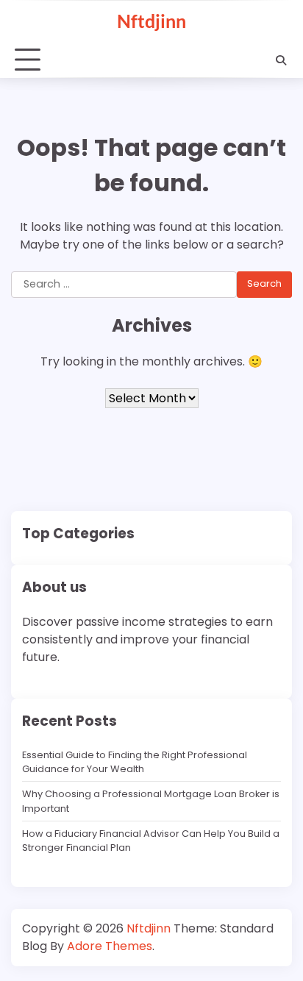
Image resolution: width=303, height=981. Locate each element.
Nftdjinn (151, 21)
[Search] (281, 60)
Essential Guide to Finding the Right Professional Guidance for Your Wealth (134, 762)
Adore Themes (109, 946)
